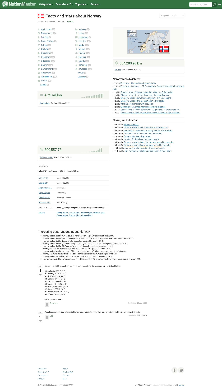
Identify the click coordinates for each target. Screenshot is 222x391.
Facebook (174, 370)
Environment (47, 68)
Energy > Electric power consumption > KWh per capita (146, 97)
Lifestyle (82, 41)
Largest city (43, 177)
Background (46, 33)
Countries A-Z (43, 372)
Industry (82, 29)
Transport (83, 68)
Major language (45, 187)
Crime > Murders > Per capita (137, 136)
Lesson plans (43, 375)
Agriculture (46, 29)
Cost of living (47, 41)
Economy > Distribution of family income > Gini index (148, 130)
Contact (66, 375)
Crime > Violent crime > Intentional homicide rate (146, 127)
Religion (82, 56)
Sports (82, 60)
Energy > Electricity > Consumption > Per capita (142, 100)
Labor (81, 33)
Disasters (45, 52)
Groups (94, 4)
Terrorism (83, 64)
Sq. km (118, 69)
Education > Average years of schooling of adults (143, 106)
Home (40, 21)
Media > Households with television (137, 103)
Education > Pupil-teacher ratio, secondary (143, 133)
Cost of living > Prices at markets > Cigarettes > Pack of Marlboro (150, 109)
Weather (82, 76)
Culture (44, 48)
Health (44, 80)
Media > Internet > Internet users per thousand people (145, 95)
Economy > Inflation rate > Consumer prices (145, 147)
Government (46, 76)
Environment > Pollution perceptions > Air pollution (148, 150)
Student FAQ (68, 372)
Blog (65, 379)
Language (83, 37)
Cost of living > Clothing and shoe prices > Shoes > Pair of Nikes (150, 112)
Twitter (181, 370)
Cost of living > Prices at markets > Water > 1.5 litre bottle (147, 92)
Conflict (44, 37)
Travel (81, 72)
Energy (44, 64)
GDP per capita (46, 157)
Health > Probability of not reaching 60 (141, 139)
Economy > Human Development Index (138, 83)
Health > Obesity (131, 124)
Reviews (41, 379)
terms (181, 385)
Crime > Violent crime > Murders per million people (147, 144)
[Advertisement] (73, 128)
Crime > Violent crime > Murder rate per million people (148, 142)
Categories (45, 4)
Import (43, 84)
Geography (46, 72)
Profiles (61, 21)
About (65, 368)
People (82, 52)
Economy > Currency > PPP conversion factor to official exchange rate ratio (148, 88)
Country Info (50, 21)
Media (81, 45)
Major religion (44, 192)
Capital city (43, 182)
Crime (44, 45)
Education (45, 60)
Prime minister (44, 202)
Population (45, 103)
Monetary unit (44, 197)
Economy (45, 56)
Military (82, 48)
